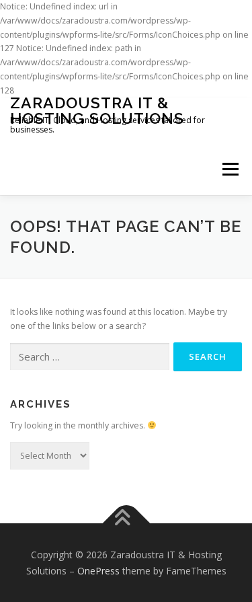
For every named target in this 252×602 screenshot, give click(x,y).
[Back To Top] (126, 523)
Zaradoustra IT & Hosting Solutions (97, 110)
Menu (229, 170)
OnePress (98, 570)
